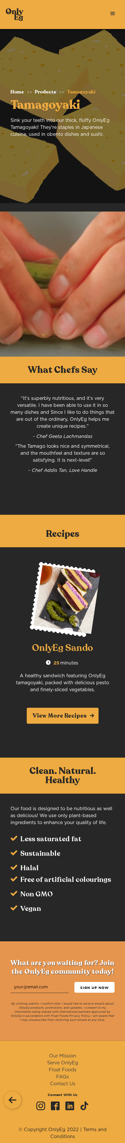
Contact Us (62, 1083)
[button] (113, 13)
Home (17, 92)
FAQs (62, 1077)
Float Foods (62, 1070)
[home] (11, 14)
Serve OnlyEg (62, 1063)
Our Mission (62, 1056)
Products (45, 92)
